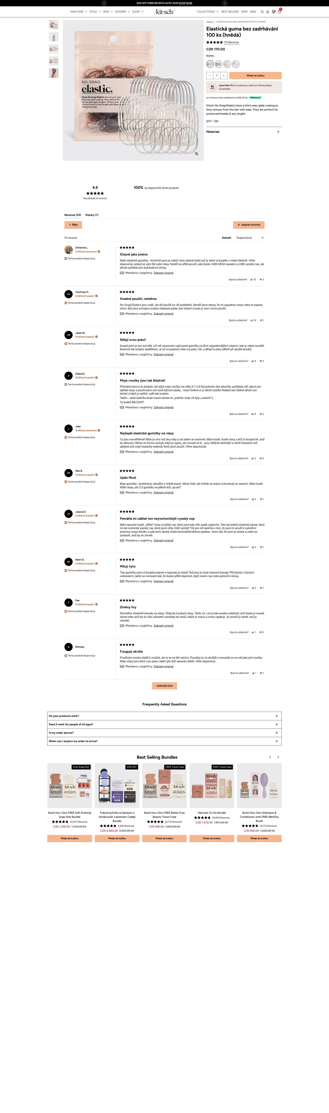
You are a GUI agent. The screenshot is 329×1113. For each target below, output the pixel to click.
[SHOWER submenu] (129, 11)
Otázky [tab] (91, 215)
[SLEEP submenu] (143, 11)
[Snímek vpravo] (224, 3)
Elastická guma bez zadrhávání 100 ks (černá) (218, 64)
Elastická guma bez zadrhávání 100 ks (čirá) (227, 64)
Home (209, 21)
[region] (164, 3)
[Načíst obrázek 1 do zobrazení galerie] (53, 24)
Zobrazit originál (163, 273)
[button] (222, 42)
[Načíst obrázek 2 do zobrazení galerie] (53, 36)
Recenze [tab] (72, 215)
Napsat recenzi (253, 226)
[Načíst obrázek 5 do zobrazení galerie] (53, 73)
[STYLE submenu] (100, 11)
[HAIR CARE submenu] (86, 11)
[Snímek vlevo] (104, 3)
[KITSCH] (164, 11)
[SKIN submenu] (112, 11)
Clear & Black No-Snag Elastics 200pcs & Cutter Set (236, 64)
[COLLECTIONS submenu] (217, 11)
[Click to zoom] (197, 154)
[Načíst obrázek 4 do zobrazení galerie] (53, 61)
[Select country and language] (274, 11)
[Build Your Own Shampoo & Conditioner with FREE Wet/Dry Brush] (259, 785)
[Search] (262, 11)
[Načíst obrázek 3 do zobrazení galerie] (53, 49)
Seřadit (227, 237)
